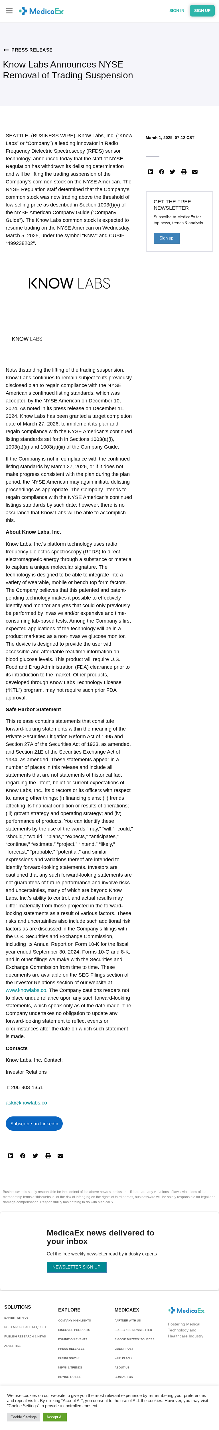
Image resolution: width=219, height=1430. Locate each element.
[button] (9, 11)
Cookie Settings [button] (24, 1417)
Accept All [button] (54, 1417)
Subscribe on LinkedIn (34, 1123)
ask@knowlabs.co (26, 1103)
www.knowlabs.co (26, 990)
